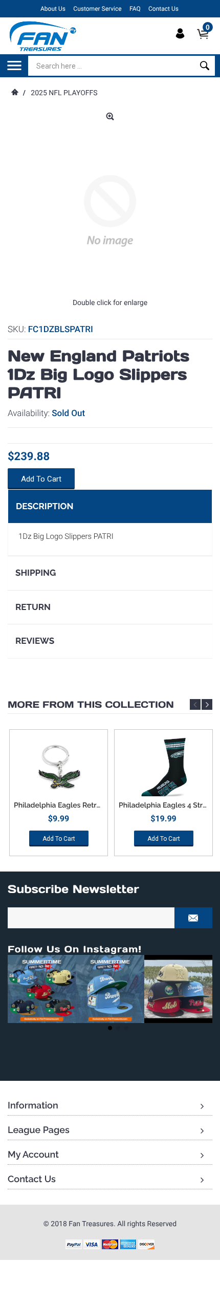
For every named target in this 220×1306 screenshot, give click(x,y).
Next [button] (207, 704)
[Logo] (43, 36)
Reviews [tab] (34, 641)
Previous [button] (195, 704)
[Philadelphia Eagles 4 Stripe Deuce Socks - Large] (163, 768)
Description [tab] (44, 506)
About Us (52, 8)
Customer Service (97, 8)
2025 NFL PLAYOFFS (64, 93)
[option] (58, 796)
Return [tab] (33, 607)
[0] (205, 42)
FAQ (135, 8)
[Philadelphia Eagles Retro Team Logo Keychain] (58, 768)
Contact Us (163, 8)
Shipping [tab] (35, 573)
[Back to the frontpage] (14, 93)
